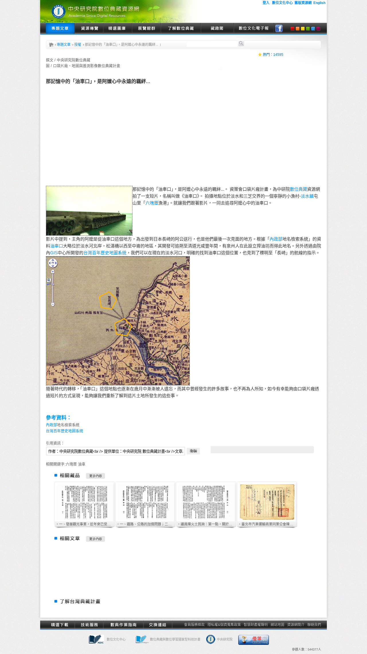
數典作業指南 (123, 624)
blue (313, 28)
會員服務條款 (194, 625)
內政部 (276, 239)
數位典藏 (298, 189)
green (308, 28)
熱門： (268, 55)
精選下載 (60, 624)
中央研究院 (225, 639)
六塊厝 (151, 202)
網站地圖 (277, 625)
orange (297, 28)
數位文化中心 (116, 639)
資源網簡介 (295, 625)
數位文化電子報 (254, 29)
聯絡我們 (314, 625)
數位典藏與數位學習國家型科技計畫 (175, 639)
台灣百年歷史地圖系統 (104, 252)
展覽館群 (146, 29)
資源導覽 (89, 29)
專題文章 (60, 29)
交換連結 (157, 624)
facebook (279, 29)
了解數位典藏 (181, 29)
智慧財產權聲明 (256, 625)
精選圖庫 (117, 29)
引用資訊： (55, 443)
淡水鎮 (307, 196)
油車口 (56, 245)
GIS (54, 252)
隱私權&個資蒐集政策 (224, 625)
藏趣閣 (217, 29)
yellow (302, 28)
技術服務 (89, 624)
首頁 (51, 44)
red (292, 28)
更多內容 (95, 476)
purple (318, 28)
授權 (77, 45)
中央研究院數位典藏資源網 (120, 11)
